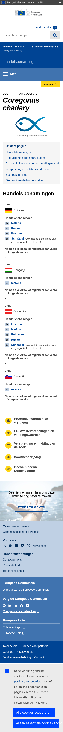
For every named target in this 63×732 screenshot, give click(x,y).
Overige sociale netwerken (19, 611)
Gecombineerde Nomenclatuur (25, 180)
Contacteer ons (12, 559)
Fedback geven (31, 507)
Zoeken (55, 35)
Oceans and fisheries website (21, 531)
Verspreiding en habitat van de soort (28, 169)
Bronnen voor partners (34, 646)
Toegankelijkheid (13, 570)
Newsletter (39, 545)
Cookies (8, 651)
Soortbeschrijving (16, 174)
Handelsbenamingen (45, 46)
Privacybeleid (11, 565)
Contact (39, 657)
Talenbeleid (10, 646)
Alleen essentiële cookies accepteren (37, 723)
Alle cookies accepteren (33, 712)
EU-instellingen (12, 627)
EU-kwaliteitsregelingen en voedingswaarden (33, 163)
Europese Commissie (13, 46)
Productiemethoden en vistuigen (26, 157)
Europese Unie (12, 633)
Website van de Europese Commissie (26, 589)
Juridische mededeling (17, 657)
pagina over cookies (27, 681)
